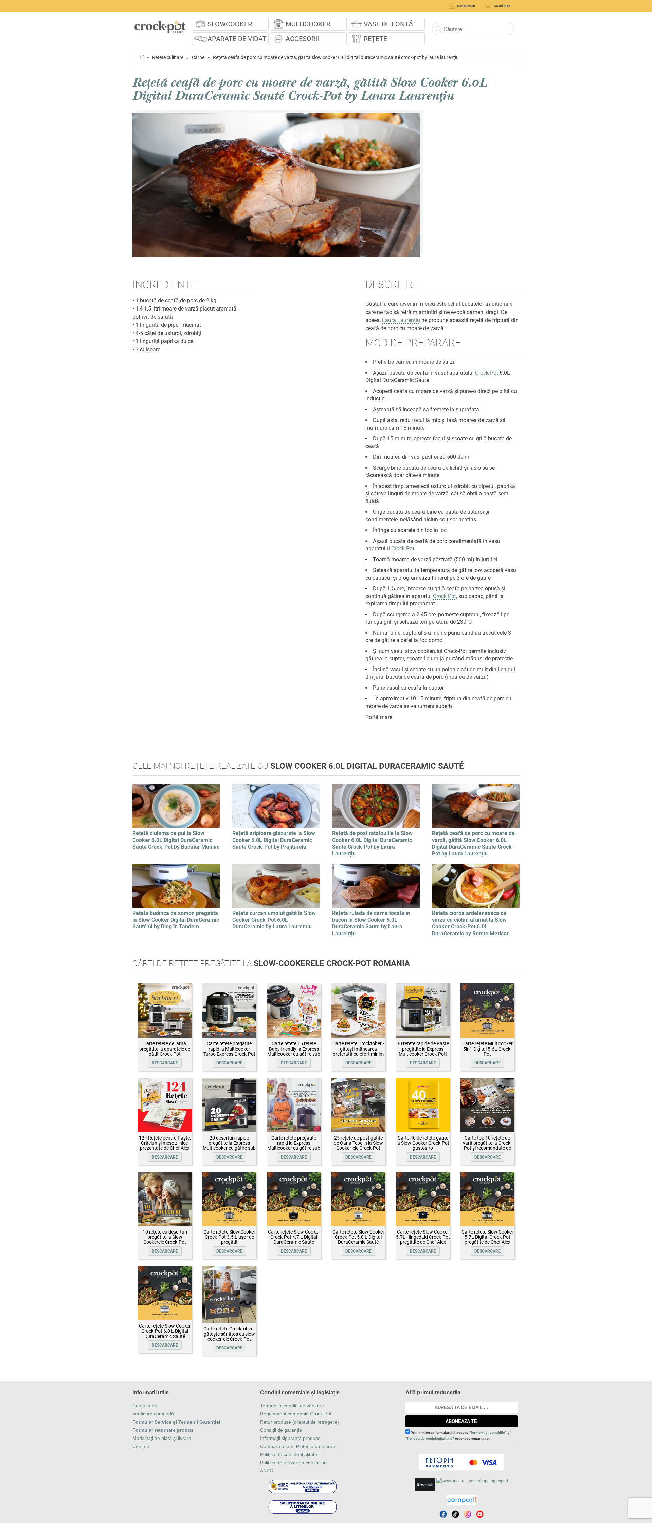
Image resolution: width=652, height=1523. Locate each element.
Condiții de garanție (281, 1430)
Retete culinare (167, 57)
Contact (140, 1446)
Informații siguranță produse (290, 1438)
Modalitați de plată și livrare (161, 1438)
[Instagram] (467, 1514)
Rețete (375, 39)
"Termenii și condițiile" (488, 1432)
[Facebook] (443, 1514)
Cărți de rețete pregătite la (271, 963)
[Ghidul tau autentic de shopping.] (461, 1500)
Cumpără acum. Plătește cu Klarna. (298, 1446)
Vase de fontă (388, 24)
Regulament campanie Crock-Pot (295, 1413)
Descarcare (165, 1062)
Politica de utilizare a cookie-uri (293, 1462)
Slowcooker (229, 24)
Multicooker (308, 24)
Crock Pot (486, 373)
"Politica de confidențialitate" (429, 1438)
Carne (198, 57)
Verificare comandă (153, 1413)
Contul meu (144, 1405)
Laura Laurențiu (401, 320)
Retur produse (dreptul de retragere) (299, 1422)
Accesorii (302, 39)
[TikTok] (455, 1514)
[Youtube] (479, 1514)
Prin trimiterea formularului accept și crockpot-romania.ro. (458, 1435)
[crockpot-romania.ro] (160, 25)
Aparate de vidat (237, 39)
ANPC (266, 1470)
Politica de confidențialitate (288, 1454)
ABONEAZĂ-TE (461, 1421)
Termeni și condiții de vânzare (292, 1405)
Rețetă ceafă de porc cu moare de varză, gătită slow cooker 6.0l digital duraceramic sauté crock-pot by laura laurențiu (336, 57)
